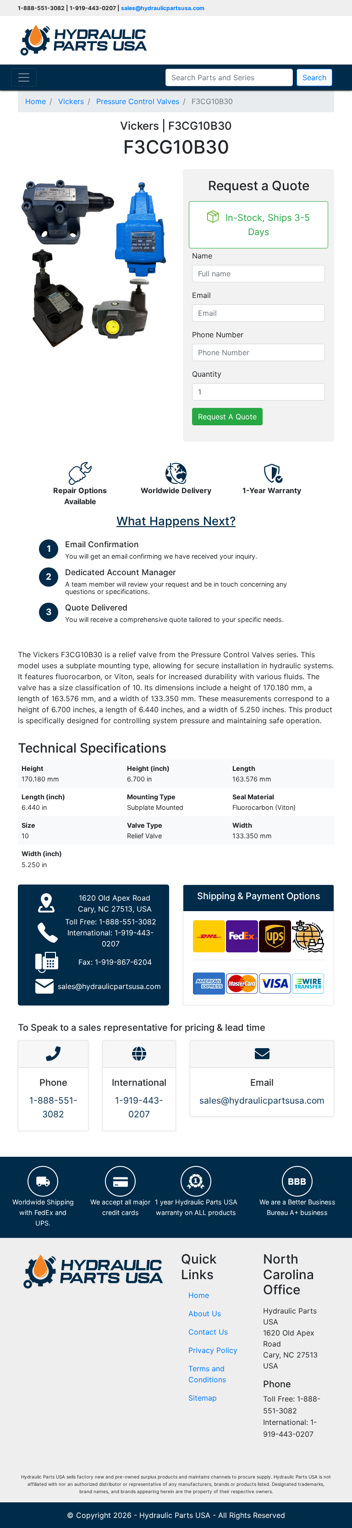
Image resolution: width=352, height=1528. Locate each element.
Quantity (206, 374)
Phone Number (217, 334)
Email (201, 295)
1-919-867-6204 (123, 962)
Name (202, 255)
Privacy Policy (212, 1350)
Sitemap (202, 1397)
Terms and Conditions (207, 1374)
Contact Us (208, 1331)
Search (314, 77)
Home (198, 1295)
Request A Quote (227, 416)
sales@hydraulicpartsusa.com (162, 8)
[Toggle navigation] (24, 77)
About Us (204, 1313)
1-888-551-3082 (127, 921)
